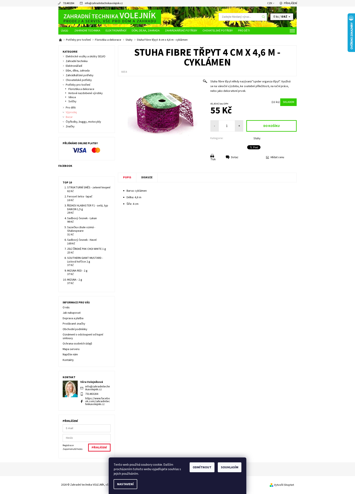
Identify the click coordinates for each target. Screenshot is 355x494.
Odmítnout (202, 467)
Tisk (213, 159)
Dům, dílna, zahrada (146, 30)
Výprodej (71, 112)
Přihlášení (290, 3)
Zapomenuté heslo (72, 449)
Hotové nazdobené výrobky (85, 93)
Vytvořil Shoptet (284, 485)
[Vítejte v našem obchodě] (60, 40)
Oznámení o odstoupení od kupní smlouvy (83, 336)
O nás (66, 307)
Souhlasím (229, 467)
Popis (127, 177)
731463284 (68, 3)
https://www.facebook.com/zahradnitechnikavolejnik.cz (97, 401)
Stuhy (257, 138)
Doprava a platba (73, 318)
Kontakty (68, 360)
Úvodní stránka (65, 31)
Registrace (68, 445)
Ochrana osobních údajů (77, 344)
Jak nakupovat (72, 313)
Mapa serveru (71, 349)
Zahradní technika (87, 30)
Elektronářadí (116, 30)
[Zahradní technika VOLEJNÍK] (109, 16)
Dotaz (234, 157)
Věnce (72, 97)
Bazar (69, 117)
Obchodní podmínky (75, 329)
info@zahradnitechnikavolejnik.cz (104, 3)
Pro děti (244, 30)
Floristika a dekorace (81, 89)
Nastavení (125, 484)
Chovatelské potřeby (218, 30)
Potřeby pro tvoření (78, 85)
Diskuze (146, 177)
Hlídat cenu (277, 157)
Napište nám (70, 354)
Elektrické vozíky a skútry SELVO (85, 56)
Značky (70, 126)
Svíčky (72, 101)
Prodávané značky (74, 324)
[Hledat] (263, 17)
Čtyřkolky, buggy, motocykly (83, 122)
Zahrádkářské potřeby (181, 30)
